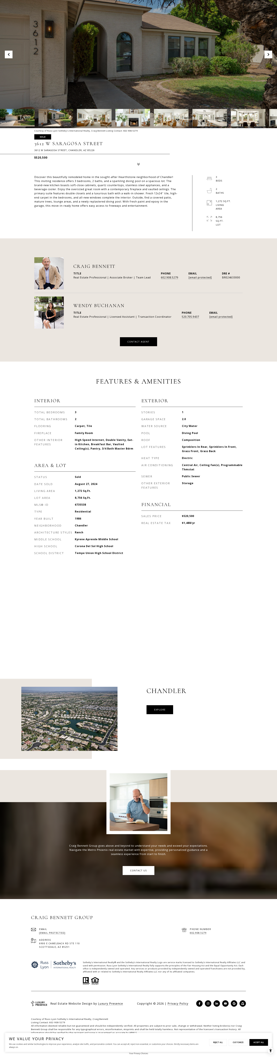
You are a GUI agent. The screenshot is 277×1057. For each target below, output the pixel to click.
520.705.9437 (190, 316)
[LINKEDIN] (217, 1003)
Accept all (258, 1042)
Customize (238, 1042)
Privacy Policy (178, 1003)
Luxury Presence (110, 1003)
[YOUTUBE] (225, 1003)
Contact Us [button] (138, 870)
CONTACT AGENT (138, 341)
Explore (160, 709)
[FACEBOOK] (199, 1003)
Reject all (218, 1042)
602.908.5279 (169, 277)
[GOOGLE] (234, 1003)
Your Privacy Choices (138, 1053)
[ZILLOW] (242, 1003)
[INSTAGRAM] (208, 1003)
